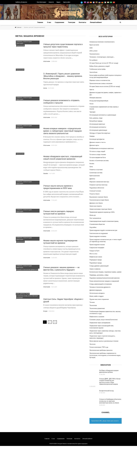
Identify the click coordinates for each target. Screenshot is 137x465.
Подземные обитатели (96, 188)
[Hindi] (108, 2)
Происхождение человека (97, 236)
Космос (91, 163)
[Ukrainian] (99, 2)
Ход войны (92, 227)
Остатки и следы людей (97, 151)
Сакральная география (96, 247)
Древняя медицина (95, 290)
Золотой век (93, 72)
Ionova (45, 88)
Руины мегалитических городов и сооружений (104, 281)
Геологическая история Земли (99, 200)
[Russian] (85, 2)
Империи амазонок (95, 97)
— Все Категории (41, 2)
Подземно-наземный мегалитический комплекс (104, 278)
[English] (88, 2)
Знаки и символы (94, 269)
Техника (92, 302)
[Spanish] (91, 2)
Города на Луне (94, 250)
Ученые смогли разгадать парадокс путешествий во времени (58, 212)
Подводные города (95, 260)
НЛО (91, 48)
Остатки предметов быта (97, 157)
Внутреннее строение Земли (98, 197)
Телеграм (71, 22)
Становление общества (97, 224)
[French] (94, 2)
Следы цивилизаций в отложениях (100, 284)
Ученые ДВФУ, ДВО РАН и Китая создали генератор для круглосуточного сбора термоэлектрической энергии (109, 381)
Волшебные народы (95, 121)
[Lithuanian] (96, 2)
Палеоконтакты (94, 54)
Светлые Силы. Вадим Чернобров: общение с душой (63, 300)
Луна (91, 166)
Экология (92, 344)
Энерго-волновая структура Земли (100, 209)
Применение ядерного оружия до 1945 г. (102, 212)
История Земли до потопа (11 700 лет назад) (103, 63)
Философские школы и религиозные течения (103, 341)
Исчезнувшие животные (97, 124)
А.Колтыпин (46, 61)
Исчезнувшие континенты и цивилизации (102, 115)
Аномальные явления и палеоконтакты (102, 42)
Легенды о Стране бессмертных (99, 133)
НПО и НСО (93, 51)
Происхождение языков (97, 244)
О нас (49, 22)
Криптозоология (94, 175)
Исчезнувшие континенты (97, 127)
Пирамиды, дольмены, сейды (98, 275)
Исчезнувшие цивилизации (98, 130)
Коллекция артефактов (96, 139)
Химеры (92, 136)
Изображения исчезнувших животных (101, 148)
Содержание (59, 22)
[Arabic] (111, 2)
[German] (102, 2)
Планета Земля (94, 194)
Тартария (92, 112)
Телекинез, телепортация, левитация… (24, 42)
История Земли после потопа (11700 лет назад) (104, 86)
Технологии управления (97, 308)
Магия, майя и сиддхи (96, 296)
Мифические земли (95, 257)
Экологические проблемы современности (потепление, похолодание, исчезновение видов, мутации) (105, 355)
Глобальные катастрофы (97, 69)
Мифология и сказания (96, 316)
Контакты (82, 22)
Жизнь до (92, 215)
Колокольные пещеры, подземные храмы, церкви (105, 272)
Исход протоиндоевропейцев (98, 100)
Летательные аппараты (97, 293)
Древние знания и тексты (97, 142)
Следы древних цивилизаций (98, 266)
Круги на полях (94, 45)
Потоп (91, 103)
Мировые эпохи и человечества (99, 80)
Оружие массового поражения (99, 299)
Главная (40, 22)
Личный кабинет (96, 22)
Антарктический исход (106, 391)
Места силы (93, 253)
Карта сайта (66, 2)
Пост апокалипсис (95, 218)
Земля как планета (95, 206)
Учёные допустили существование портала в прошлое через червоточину (63, 45)
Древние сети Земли (96, 203)
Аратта (91, 89)
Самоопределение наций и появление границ (103, 221)
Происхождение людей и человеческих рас (103, 230)
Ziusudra (45, 173)
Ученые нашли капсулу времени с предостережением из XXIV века (58, 186)
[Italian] (105, 2)
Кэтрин (45, 311)
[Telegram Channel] (82, 2)
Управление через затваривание (99, 322)
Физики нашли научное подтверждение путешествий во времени (60, 241)
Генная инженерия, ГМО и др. (98, 347)
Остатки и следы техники (97, 154)
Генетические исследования (98, 233)
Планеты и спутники (96, 169)
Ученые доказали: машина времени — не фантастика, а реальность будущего (61, 268)
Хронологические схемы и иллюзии (100, 83)
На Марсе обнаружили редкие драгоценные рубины (109, 371)
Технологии (20, 45)
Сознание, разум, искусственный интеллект (27, 296)
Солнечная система (95, 172)
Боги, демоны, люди (22, 294)
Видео (58, 2)
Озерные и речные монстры (98, 185)
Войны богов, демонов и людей (99, 66)
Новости (51, 2)
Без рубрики (93, 60)
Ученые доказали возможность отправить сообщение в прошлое (61, 101)
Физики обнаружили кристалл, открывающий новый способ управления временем (62, 157)
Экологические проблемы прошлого (100, 350)
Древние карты (94, 145)
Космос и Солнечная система (98, 160)
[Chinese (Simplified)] (114, 2)
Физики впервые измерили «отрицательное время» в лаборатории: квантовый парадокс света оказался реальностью (62, 131)
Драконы (92, 179)
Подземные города (95, 263)
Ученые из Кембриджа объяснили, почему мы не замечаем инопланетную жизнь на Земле (110, 401)
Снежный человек (95, 191)
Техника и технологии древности (27, 269)
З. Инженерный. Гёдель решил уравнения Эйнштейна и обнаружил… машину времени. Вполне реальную (62, 76)
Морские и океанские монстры (99, 182)
